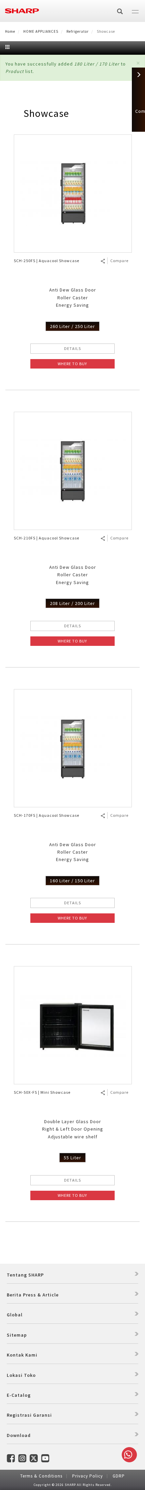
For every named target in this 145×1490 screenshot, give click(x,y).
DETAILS (72, 348)
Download (19, 1435)
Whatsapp (129, 1454)
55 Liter (72, 1158)
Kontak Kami (22, 1355)
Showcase (46, 113)
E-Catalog (19, 1395)
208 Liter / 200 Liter (72, 603)
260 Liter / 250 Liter (72, 326)
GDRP (119, 1476)
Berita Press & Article (33, 1295)
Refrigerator (77, 31)
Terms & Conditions (41, 1476)
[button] (138, 63)
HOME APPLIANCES (40, 31)
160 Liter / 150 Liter (72, 881)
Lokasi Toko (21, 1375)
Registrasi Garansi (29, 1415)
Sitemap (17, 1335)
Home (10, 31)
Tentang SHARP (25, 1275)
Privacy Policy (87, 1476)
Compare (119, 260)
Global (15, 1315)
